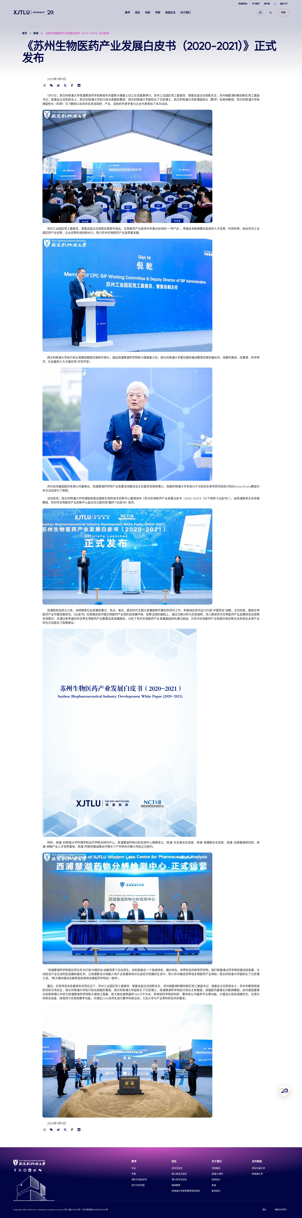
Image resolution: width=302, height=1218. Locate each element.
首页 (24, 33)
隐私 (264, 1210)
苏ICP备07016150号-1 (73, 1210)
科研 (147, 12)
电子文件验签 (138, 1185)
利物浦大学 (257, 1174)
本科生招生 (177, 1168)
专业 (133, 1168)
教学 (127, 12)
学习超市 (256, 4)
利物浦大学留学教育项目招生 (186, 1191)
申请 (283, 12)
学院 (157, 12)
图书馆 (267, 4)
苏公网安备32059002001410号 (95, 1210)
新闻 (35, 33)
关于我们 (185, 12)
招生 (137, 12)
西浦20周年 (217, 1174)
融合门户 (284, 4)
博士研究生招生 (179, 1179)
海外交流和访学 (139, 1179)
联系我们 (216, 1191)
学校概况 (216, 1168)
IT (275, 4)
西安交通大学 (258, 1168)
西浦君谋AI (243, 4)
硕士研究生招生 (179, 1174)
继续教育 (176, 1185)
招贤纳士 (216, 1179)
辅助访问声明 (280, 1210)
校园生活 (170, 12)
